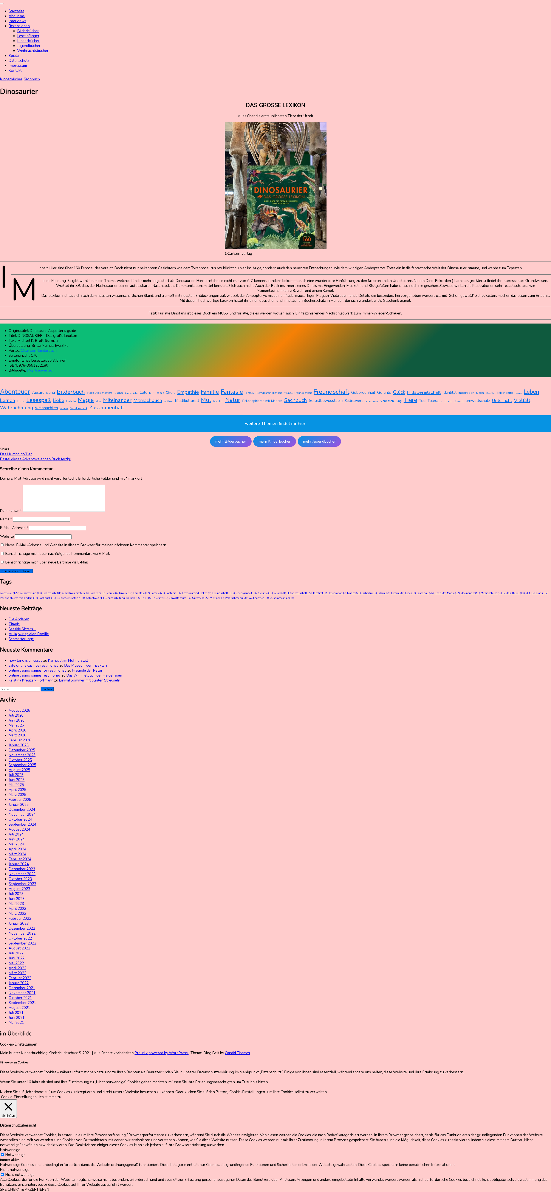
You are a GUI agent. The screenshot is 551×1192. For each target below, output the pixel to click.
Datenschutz (19, 60)
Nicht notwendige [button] (14, 1169)
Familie (210, 392)
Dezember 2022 (22, 928)
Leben (531, 392)
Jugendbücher (28, 45)
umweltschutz (478, 400)
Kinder (480, 393)
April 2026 (17, 730)
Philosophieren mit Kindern (262, 400)
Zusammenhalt (106, 407)
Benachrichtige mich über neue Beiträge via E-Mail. (46, 562)
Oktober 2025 (20, 760)
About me (17, 16)
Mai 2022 (16, 963)
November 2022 (22, 933)
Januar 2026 (19, 745)
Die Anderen (19, 619)
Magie (86, 400)
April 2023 (17, 908)
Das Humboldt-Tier (16, 454)
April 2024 (17, 849)
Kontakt (15, 70)
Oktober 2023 (20, 878)
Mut (206, 400)
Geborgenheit (363, 392)
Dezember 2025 (22, 750)
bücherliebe (131, 393)
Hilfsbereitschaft (424, 392)
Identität (450, 392)
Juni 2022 (17, 958)
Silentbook (371, 401)
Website (7, 536)
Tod (422, 400)
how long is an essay (25, 660)
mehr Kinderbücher (275, 441)
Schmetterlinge (21, 638)
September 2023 (22, 883)
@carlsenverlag (39, 370)
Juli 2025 (16, 774)
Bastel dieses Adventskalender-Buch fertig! (35, 459)
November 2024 (22, 814)
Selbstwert (354, 400)
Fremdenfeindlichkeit (269, 393)
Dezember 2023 (22, 869)
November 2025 (22, 755)
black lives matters (100, 393)
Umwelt (459, 401)
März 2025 (17, 794)
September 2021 (22, 1002)
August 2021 (19, 1007)
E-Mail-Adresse (14, 527)
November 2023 (22, 873)
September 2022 (22, 943)
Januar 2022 (19, 982)
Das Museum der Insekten (85, 665)
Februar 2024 (20, 859)
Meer (98, 401)
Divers (170, 393)
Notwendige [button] (10, 1149)
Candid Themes (237, 1052)
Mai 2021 (16, 1022)
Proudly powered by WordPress (162, 1052)
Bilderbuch (71, 392)
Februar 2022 (20, 978)
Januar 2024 (19, 864)
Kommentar (11, 510)
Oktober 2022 (20, 938)
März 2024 (17, 854)
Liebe (58, 400)
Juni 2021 (17, 1017)
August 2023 (19, 888)
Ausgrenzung (43, 392)
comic (160, 393)
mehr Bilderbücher (230, 441)
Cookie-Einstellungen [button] (19, 1096)
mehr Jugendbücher (319, 441)
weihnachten (46, 408)
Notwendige (15, 1154)
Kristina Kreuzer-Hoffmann (31, 680)
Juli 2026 (16, 715)
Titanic (14, 624)
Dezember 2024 (22, 809)
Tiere (410, 400)
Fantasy (249, 393)
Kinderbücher (28, 40)
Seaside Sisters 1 (22, 629)
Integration (466, 393)
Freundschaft (331, 391)
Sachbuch (32, 79)
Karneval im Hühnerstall (68, 660)
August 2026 (19, 710)
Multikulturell (187, 400)
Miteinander (117, 400)
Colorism (147, 392)
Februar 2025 (20, 799)
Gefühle (384, 392)
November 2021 (22, 992)
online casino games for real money (38, 670)
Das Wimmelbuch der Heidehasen (94, 675)
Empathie (188, 392)
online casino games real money (35, 675)
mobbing (168, 401)
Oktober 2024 (20, 819)
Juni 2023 (17, 898)
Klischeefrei (505, 393)
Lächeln (71, 401)
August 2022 (19, 948)
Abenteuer (15, 391)
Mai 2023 (16, 903)
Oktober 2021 (20, 997)
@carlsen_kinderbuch (39, 350)
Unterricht (502, 400)
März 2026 (17, 735)
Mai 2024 (16, 844)
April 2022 (17, 968)
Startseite (16, 11)
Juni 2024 (17, 839)
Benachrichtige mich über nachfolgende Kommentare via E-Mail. (57, 553)
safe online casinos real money (34, 665)
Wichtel (64, 408)
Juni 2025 (17, 779)
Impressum (18, 65)
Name (6, 519)
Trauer (448, 401)
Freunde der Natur (87, 670)
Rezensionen (19, 25)
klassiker (490, 393)
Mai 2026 (16, 725)
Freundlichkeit (303, 393)
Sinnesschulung (391, 401)
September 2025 (22, 765)
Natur (232, 400)
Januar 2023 (19, 923)
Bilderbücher (28, 30)
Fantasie (232, 392)
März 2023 (17, 913)
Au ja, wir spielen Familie (29, 634)
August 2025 (19, 769)
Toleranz (435, 400)
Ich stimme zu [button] (50, 1096)
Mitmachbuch (147, 400)
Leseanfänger (28, 35)
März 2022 (17, 973)
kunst (518, 393)
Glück (399, 392)
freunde (288, 393)
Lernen (7, 400)
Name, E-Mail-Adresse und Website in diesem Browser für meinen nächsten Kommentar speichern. (86, 545)
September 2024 (22, 824)
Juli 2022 (16, 953)
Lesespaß (38, 400)
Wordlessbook (78, 408)
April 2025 (17, 789)
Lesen (21, 401)
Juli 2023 (16, 893)
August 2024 (19, 829)
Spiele (14, 55)
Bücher (119, 393)
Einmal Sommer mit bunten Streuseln (89, 680)
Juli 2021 (16, 1012)
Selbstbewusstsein (326, 400)
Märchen (218, 401)
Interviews (17, 21)
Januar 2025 (19, 804)
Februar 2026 (20, 740)
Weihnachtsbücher (32, 50)
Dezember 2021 (22, 987)
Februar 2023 (20, 918)
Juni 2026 (17, 720)
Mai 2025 (16, 784)
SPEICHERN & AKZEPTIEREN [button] (24, 1189)
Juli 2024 (16, 834)
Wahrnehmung (16, 407)
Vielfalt (522, 400)
